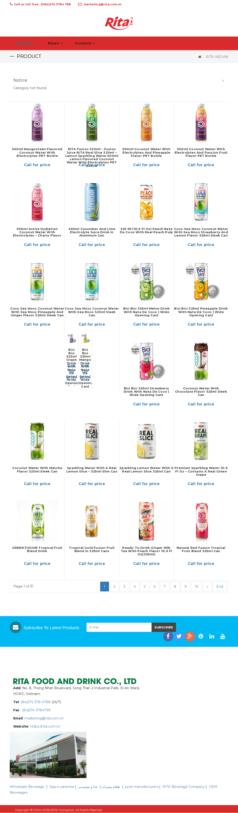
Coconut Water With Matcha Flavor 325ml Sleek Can (37, 469)
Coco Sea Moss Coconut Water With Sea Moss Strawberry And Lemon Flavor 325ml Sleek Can (201, 232)
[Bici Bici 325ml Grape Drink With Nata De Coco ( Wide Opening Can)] (71, 338)
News (53, 43)
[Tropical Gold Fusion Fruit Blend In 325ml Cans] (92, 520)
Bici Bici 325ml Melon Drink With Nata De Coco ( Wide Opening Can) (146, 312)
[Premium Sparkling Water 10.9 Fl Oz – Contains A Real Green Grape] (201, 441)
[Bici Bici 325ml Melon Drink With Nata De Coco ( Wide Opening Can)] (146, 281)
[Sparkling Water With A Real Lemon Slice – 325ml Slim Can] (92, 441)
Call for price (37, 165)
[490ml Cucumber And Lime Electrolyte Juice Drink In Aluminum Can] (92, 202)
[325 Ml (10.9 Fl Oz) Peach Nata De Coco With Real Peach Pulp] (146, 202)
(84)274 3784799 (35, 710)
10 (196, 586)
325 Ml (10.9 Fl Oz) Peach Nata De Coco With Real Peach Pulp (146, 230)
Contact (83, 43)
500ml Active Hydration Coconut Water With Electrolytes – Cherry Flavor (37, 232)
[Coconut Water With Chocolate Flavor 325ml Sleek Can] (201, 361)
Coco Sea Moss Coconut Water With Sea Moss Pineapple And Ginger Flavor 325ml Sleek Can (37, 312)
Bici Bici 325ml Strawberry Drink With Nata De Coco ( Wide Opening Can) (146, 391)
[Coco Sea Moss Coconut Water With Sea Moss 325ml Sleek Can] (92, 281)
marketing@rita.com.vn (103, 4)
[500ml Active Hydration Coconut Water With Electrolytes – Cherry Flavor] (37, 202)
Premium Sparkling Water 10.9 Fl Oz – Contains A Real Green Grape (201, 471)
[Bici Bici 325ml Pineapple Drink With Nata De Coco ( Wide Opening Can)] (201, 281)
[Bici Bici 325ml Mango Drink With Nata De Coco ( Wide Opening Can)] (85, 338)
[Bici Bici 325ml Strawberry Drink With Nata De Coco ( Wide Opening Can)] (146, 361)
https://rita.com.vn (45, 726)
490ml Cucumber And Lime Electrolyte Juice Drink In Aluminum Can (92, 232)
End (219, 586)
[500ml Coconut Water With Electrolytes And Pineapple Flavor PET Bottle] (146, 122)
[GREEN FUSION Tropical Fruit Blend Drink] (37, 520)
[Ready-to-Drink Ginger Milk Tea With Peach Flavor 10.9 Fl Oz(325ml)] (146, 520)
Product (24, 43)
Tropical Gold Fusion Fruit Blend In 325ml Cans (92, 549)
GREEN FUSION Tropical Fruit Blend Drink (37, 549)
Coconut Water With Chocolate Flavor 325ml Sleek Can (201, 391)
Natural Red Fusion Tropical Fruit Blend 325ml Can (201, 549)
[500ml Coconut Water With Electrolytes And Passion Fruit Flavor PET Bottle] (201, 122)
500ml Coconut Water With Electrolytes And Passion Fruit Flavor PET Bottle (201, 152)
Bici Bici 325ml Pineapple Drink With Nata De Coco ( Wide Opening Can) (201, 312)
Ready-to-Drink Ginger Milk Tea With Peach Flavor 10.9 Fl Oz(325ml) (146, 551)
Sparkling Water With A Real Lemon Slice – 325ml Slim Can (91, 469)
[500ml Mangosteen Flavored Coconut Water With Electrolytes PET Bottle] (37, 122)
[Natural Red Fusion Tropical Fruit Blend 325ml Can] (201, 520)
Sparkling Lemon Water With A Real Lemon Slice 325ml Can (146, 469)
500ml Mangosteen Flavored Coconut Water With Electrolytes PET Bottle (37, 152)
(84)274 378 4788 (35, 702)
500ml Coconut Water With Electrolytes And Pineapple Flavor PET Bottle (146, 152)
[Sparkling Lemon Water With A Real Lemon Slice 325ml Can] (146, 441)
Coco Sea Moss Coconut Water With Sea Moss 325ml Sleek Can (92, 312)
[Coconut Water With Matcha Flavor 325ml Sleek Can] (37, 441)
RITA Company (62, 810)
